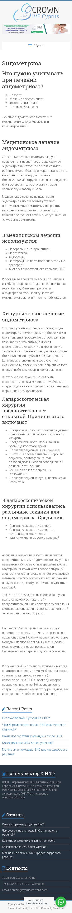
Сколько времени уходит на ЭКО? (26, 718)
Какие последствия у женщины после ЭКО (32, 736)
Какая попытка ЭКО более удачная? (27, 743)
